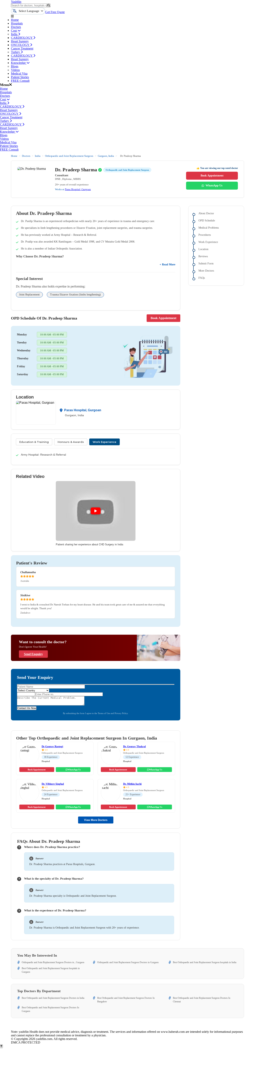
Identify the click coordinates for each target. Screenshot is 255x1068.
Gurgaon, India (106, 155)
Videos (15, 70)
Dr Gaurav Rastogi (52, 746)
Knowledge (18, 62)
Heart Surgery (20, 41)
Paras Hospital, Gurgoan (78, 189)
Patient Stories (20, 77)
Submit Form (206, 263)
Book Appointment (212, 175)
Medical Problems (208, 227)
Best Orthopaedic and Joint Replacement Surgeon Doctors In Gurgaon (50, 1009)
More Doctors (206, 270)
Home (15, 19)
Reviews (203, 256)
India (14, 34)
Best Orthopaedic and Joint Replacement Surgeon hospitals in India (204, 962)
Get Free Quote (55, 12)
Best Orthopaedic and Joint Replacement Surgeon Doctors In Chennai (201, 1000)
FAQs (201, 277)
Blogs (14, 66)
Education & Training (34, 441)
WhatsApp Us (214, 185)
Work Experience (104, 441)
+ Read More (167, 264)
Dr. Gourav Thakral (134, 746)
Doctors (16, 27)
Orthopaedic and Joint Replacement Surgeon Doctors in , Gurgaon (53, 962)
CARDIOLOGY (22, 37)
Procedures (204, 234)
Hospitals (17, 23)
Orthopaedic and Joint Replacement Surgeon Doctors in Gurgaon (128, 962)
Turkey (16, 52)
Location (203, 249)
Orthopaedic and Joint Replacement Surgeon (69, 155)
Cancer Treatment (22, 48)
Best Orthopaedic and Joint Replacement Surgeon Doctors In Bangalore (126, 1000)
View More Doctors (95, 820)
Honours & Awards (71, 441)
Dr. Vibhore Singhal (53, 783)
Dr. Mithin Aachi (132, 783)
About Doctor (206, 213)
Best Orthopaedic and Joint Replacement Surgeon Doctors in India (53, 998)
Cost (14, 30)
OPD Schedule (206, 220)
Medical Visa (19, 73)
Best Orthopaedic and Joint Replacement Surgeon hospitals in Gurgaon (51, 970)
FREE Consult (20, 80)
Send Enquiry (33, 654)
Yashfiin (16, 1)
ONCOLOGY (20, 45)
